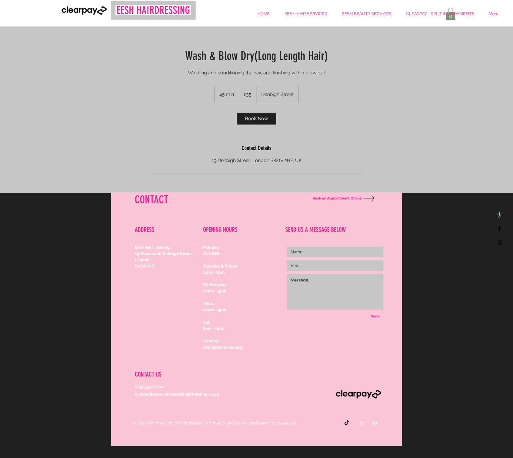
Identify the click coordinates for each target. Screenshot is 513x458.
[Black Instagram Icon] (499, 242)
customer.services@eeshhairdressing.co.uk (177, 394)
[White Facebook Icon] (361, 423)
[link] (256, 119)
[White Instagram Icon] (376, 423)
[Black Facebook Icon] (499, 228)
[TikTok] (499, 215)
